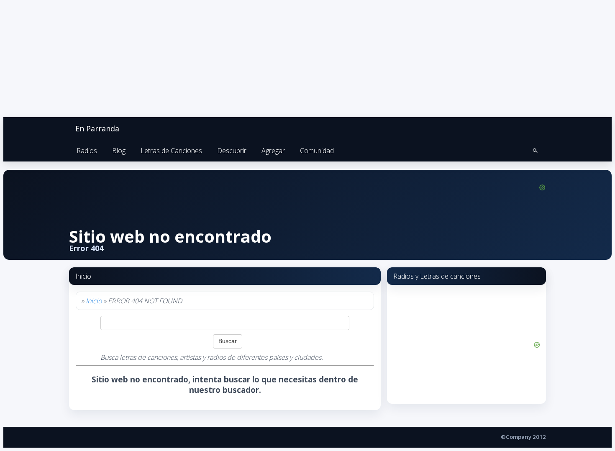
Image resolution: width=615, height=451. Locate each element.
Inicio (94, 300)
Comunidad (317, 150)
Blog (119, 150)
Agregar (273, 150)
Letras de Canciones (171, 150)
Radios (87, 150)
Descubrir (231, 150)
